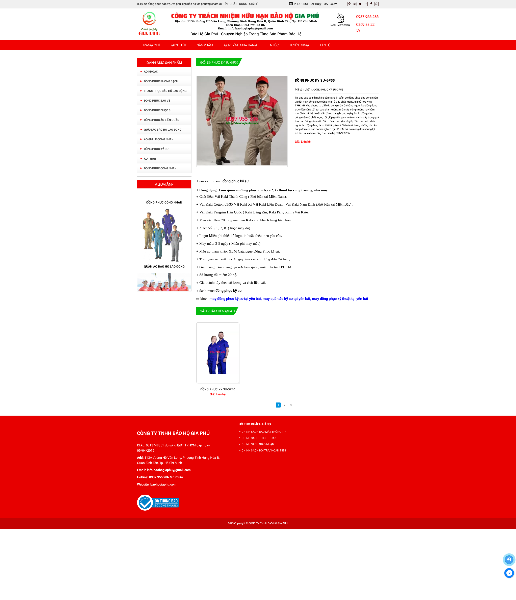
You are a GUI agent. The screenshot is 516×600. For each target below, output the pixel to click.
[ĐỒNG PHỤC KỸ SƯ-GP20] (218, 353)
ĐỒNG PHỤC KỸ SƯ (156, 149)
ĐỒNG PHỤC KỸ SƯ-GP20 (217, 389)
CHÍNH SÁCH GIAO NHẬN (258, 444)
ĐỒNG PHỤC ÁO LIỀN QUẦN (161, 120)
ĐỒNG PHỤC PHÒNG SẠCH (161, 81)
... (297, 405)
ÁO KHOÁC (151, 71)
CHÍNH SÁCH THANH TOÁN (259, 438)
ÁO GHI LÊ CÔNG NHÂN (159, 139)
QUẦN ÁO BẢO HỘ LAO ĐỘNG (162, 129)
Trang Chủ (151, 45)
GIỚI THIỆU (178, 45)
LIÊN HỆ (325, 45)
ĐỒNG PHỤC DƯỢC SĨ (157, 110)
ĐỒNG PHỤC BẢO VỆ (157, 100)
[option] (164, 234)
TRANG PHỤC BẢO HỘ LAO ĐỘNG (165, 91)
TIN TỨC (273, 45)
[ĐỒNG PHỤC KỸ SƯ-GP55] (242, 164)
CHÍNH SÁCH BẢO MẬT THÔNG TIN (264, 432)
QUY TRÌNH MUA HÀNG (240, 45)
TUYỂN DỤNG (299, 45)
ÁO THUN (150, 158)
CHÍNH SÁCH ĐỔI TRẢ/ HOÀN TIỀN (264, 450)
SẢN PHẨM (205, 45)
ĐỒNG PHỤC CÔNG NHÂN (160, 168)
